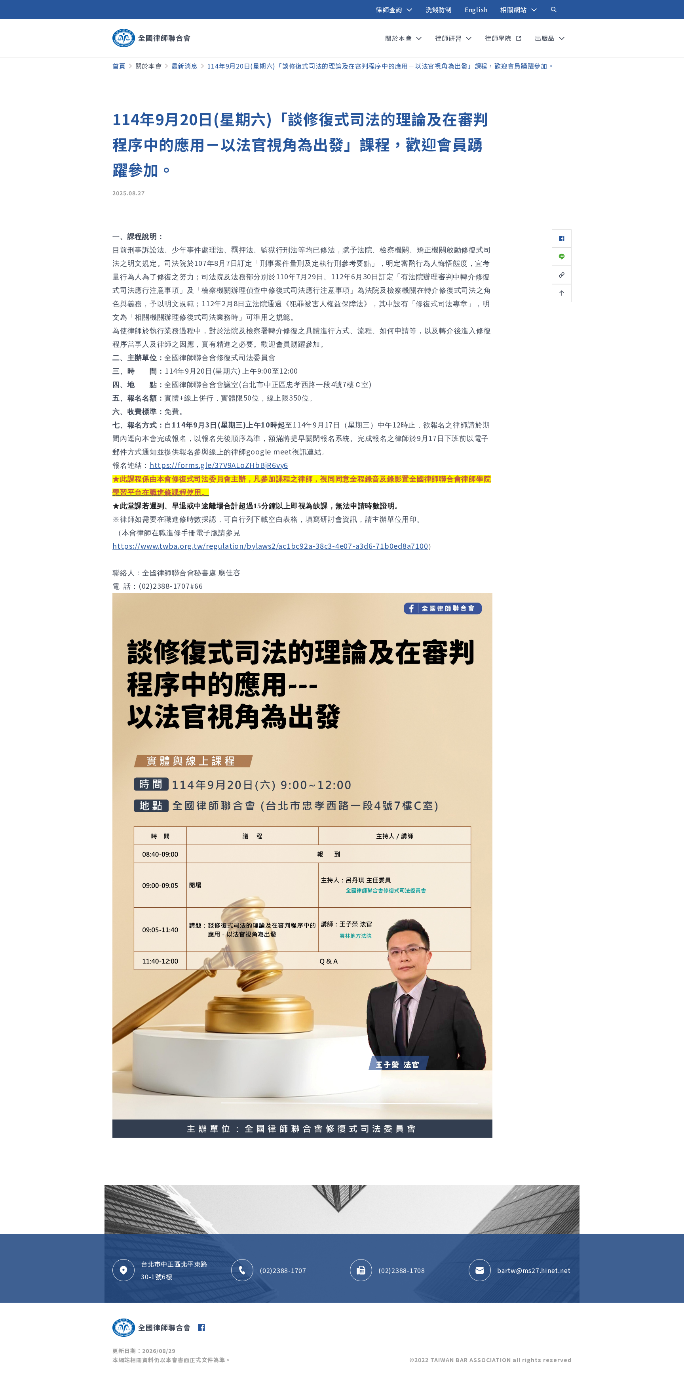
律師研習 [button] (449, 38)
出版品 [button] (546, 38)
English (476, 9)
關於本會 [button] (399, 38)
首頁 (119, 66)
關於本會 (148, 66)
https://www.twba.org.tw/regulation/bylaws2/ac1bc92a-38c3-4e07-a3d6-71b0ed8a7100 (270, 545)
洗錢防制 (439, 9)
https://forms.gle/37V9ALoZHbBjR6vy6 (219, 465)
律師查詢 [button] (390, 9)
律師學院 (499, 38)
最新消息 (184, 66)
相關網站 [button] (514, 9)
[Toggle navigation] (554, 9)
